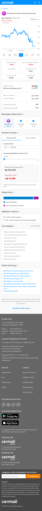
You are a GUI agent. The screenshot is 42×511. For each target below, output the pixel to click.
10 (38, 161)
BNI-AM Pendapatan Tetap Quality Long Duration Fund (19, 287)
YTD (15, 55)
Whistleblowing (28, 387)
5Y (32, 55)
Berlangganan (33, 476)
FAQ (3, 377)
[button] (35, 19)
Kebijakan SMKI (28, 382)
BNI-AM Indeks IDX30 (10, 291)
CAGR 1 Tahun (10, 62)
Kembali (5, 8)
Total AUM (10, 69)
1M (4, 55)
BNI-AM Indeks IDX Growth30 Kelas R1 (16, 273)
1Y (21, 55)
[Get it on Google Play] (21, 416)
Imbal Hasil (10, 175)
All (38, 55)
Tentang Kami (6, 372)
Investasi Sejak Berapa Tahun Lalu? (15, 153)
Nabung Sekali (11, 138)
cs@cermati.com (15, 333)
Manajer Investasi (8, 86)
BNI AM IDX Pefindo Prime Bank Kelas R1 (17, 276)
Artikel (4, 387)
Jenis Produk (10, 75)
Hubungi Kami (6, 382)
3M (10, 55)
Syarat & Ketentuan (29, 372)
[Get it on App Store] (21, 422)
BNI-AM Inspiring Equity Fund (13, 278)
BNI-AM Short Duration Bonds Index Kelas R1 (18, 271)
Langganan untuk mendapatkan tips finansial (19, 472)
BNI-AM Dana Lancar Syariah (13, 281)
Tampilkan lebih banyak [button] (21, 308)
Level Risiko (29, 75)
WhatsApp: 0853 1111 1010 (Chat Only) (15, 355)
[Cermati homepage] (9, 501)
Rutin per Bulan (31, 138)
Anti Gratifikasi (28, 392)
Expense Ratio (30, 69)
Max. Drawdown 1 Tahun (30, 62)
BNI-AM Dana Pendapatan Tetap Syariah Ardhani (19, 284)
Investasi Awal (8, 144)
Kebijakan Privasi (28, 377)
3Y (27, 55)
